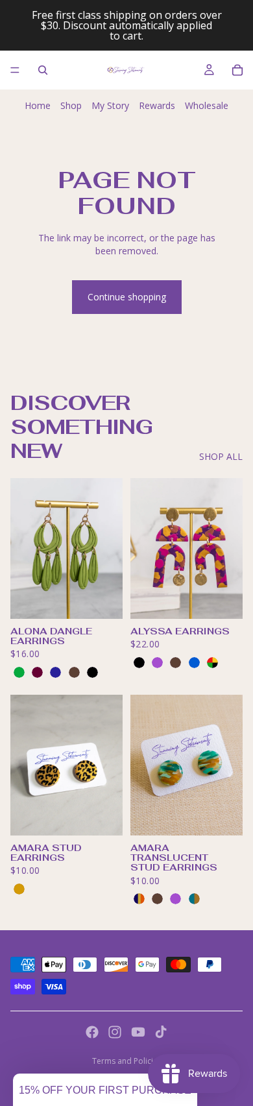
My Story (110, 105)
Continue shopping (127, 297)
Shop (71, 105)
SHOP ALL (221, 456)
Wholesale (206, 105)
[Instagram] (115, 1032)
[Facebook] (92, 1032)
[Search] (43, 70)
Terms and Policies (127, 1060)
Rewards (157, 105)
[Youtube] (138, 1032)
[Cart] (237, 70)
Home (38, 105)
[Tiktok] (161, 1032)
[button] (105, 1090)
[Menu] (15, 70)
